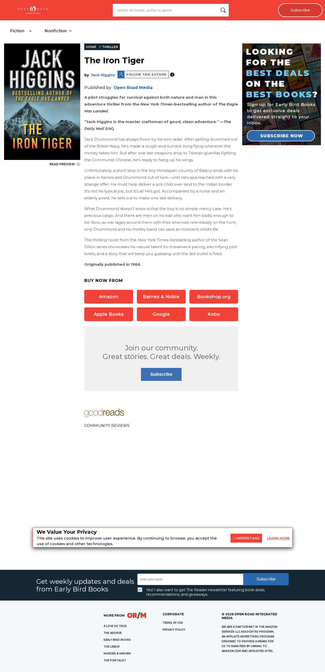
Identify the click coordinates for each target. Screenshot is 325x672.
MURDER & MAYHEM (117, 653)
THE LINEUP (112, 646)
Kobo (213, 314)
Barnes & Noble (161, 297)
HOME (91, 47)
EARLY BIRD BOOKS (117, 639)
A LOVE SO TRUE (115, 626)
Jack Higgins (103, 75)
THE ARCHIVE (113, 633)
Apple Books (109, 314)
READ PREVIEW (62, 164)
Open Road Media (133, 87)
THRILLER (110, 47)
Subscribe (300, 10)
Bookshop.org (214, 297)
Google (161, 314)
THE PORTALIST (115, 660)
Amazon (108, 297)
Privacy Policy (173, 629)
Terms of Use (172, 622)
